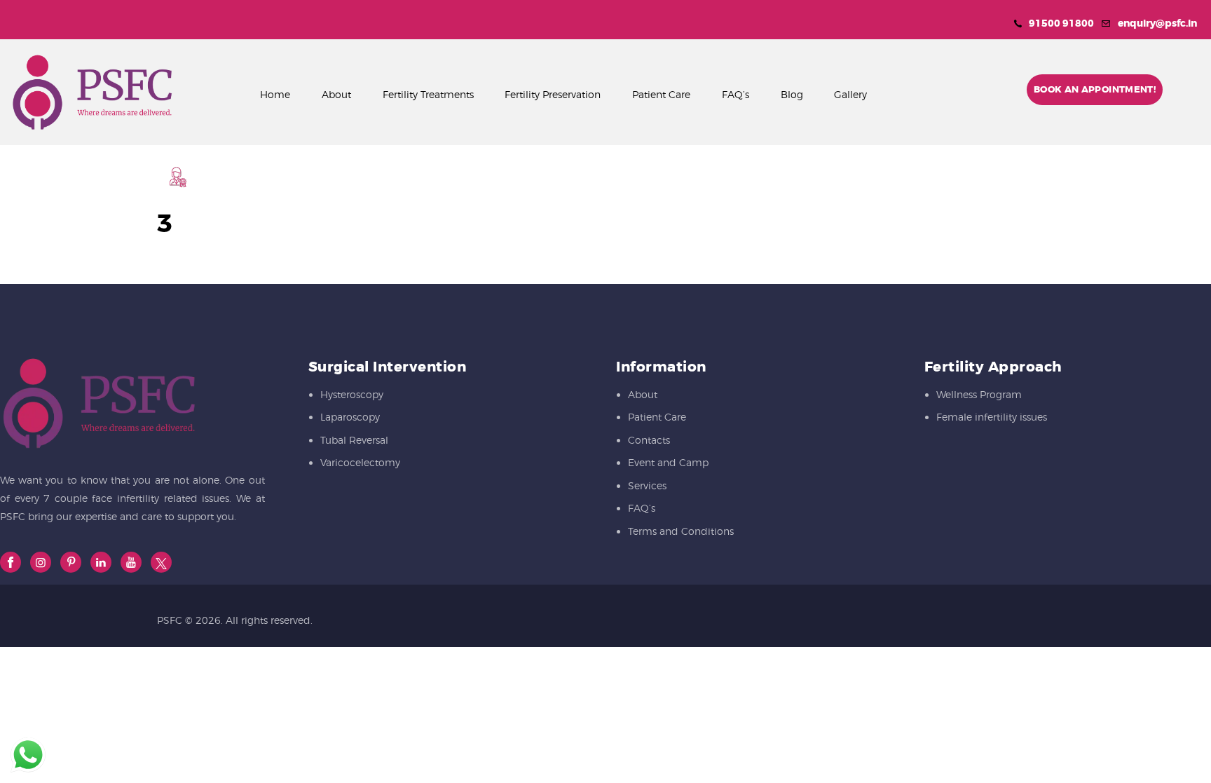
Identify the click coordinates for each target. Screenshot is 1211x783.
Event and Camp (668, 462)
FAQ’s (641, 508)
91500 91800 (1061, 23)
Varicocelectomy (360, 462)
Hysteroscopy (351, 394)
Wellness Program (979, 394)
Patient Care (657, 417)
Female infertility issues (991, 417)
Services (647, 485)
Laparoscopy (350, 417)
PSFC (169, 620)
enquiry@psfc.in (1157, 23)
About (642, 394)
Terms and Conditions (681, 531)
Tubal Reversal (354, 440)
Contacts (649, 440)
